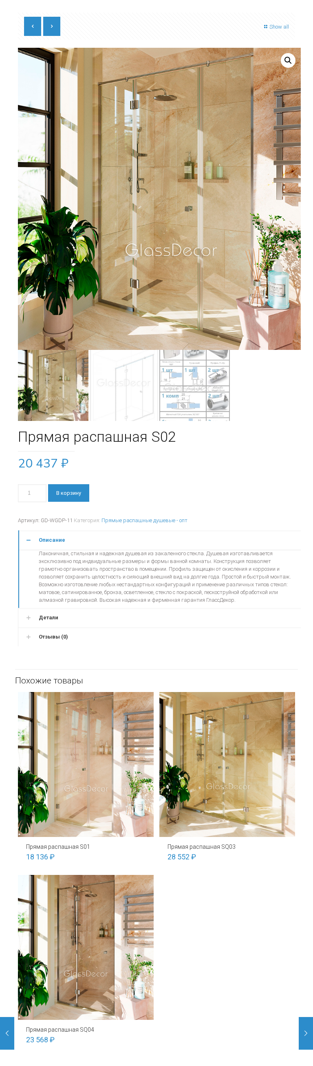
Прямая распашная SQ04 (60, 1029)
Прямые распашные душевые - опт (144, 520)
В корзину (68, 493)
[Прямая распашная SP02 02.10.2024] (306, 1033)
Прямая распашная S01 (58, 846)
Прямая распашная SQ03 (202, 846)
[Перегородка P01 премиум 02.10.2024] (7, 1033)
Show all (279, 27)
